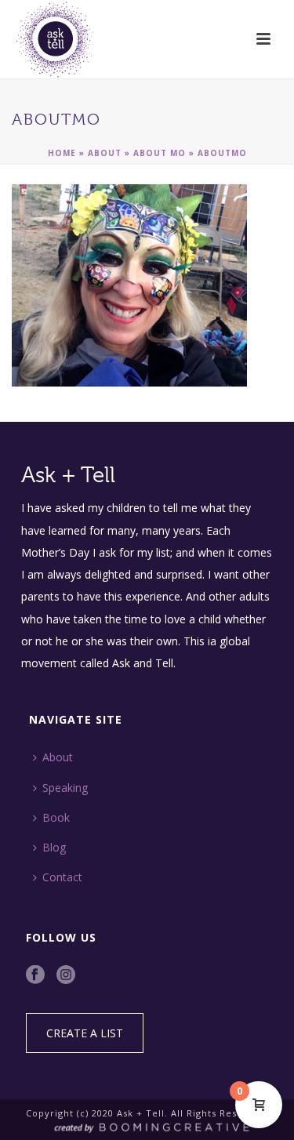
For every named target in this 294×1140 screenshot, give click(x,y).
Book (56, 817)
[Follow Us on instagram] (65, 975)
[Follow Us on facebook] (35, 975)
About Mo (159, 152)
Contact (62, 877)
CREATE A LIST (84, 1033)
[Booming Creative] (147, 1126)
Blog (54, 847)
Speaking (65, 787)
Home (62, 152)
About (105, 152)
